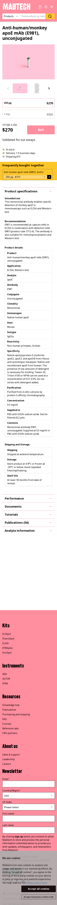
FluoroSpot (8, 638)
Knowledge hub (10, 705)
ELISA (5, 643)
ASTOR (6, 678)
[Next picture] (48, 88)
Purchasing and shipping (16, 714)
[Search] (50, 16)
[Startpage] (16, 9)
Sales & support (11, 754)
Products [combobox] (9, 16)
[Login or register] (46, 7)
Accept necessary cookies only (38, 897)
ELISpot (6, 634)
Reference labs (10, 728)
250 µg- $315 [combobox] (13, 176)
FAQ (4, 719)
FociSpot (7, 652)
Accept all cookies (38, 888)
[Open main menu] (52, 7)
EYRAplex (7, 648)
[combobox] (33, 16)
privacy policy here (36, 882)
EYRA (5, 683)
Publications (9, 709)
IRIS (4, 674)
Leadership (8, 759)
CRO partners (9, 733)
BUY (41, 130)
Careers (6, 764)
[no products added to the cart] (40, 7)
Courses (6, 723)
